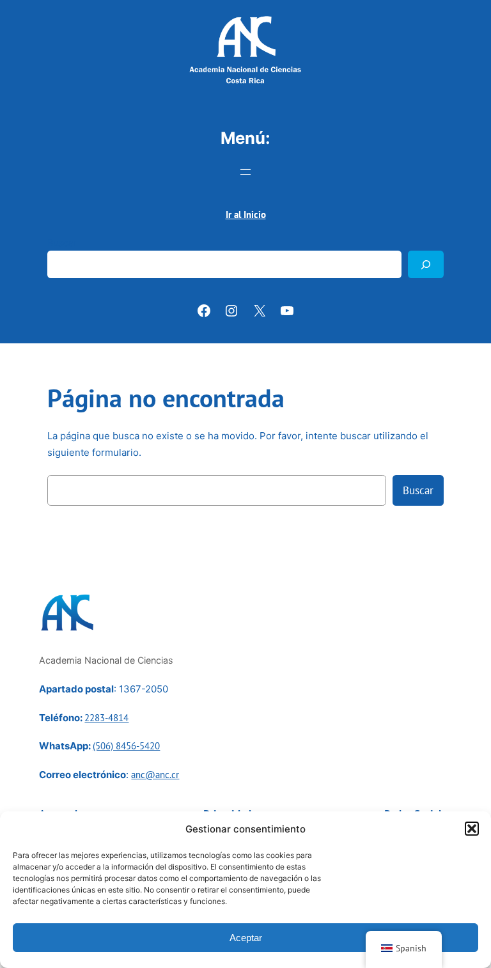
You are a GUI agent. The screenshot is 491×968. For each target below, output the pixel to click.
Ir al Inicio (246, 214)
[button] (471, 828)
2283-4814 (106, 718)
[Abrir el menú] (245, 172)
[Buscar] (426, 264)
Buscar (62, 242)
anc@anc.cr (155, 775)
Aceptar (246, 937)
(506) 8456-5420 (126, 746)
